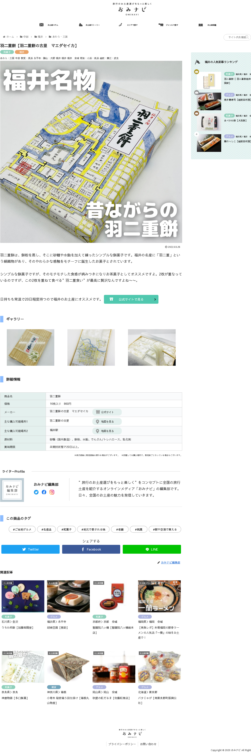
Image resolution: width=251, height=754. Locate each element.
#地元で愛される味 (93, 529)
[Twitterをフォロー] (36, 493)
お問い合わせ (148, 744)
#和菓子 (66, 529)
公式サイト (107, 412)
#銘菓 (138, 529)
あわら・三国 (7, 58)
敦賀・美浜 (27, 58)
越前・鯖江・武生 (109, 58)
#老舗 (120, 529)
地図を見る (107, 421)
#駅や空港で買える (165, 529)
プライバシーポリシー (122, 744)
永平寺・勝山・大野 (44, 58)
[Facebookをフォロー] (44, 493)
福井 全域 (73, 58)
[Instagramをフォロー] (51, 493)
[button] (247, 37)
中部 (17, 58)
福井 (21, 52)
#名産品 (46, 529)
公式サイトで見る (131, 299)
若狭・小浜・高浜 (89, 58)
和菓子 (7, 52)
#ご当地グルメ (22, 529)
